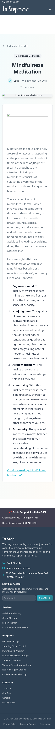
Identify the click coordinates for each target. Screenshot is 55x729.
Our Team (7, 693)
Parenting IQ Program (13, 650)
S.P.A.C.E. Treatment (12, 660)
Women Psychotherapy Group (17, 665)
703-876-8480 (13, 562)
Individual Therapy (11, 613)
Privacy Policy (8, 702)
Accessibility (46, 724)
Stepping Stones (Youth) (14, 646)
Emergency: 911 (30, 517)
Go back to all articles (17, 46)
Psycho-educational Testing (15, 627)
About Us (6, 688)
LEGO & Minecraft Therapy (15, 655)
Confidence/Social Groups (15, 674)
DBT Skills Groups (11, 641)
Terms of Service (28, 724)
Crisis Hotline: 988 (11, 517)
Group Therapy (9, 618)
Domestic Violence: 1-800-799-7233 (19, 523)
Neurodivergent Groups (14, 669)
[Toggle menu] (50, 9)
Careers (6, 697)
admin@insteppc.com (18, 568)
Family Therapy (9, 622)
